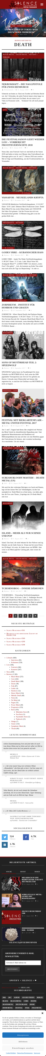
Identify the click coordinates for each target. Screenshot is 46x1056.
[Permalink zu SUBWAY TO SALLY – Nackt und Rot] (6, 802)
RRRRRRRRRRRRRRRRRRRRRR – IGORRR (33, 929)
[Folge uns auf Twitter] (5, 837)
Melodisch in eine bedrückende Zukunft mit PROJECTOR (22, 634)
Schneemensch (8, 89)
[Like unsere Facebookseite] (26, 837)
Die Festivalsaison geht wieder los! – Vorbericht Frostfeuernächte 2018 (23, 142)
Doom (13, 684)
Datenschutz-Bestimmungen (25, 1053)
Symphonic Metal (17, 726)
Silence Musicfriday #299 (15, 641)
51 (37, 901)
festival (18, 1008)
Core (13, 26)
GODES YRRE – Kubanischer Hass (22, 252)
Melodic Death (16, 695)
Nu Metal (14, 700)
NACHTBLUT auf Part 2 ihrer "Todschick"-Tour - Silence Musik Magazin (26, 817)
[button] (42, 1013)
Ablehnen (23, 1042)
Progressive (8, 223)
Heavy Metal (15, 693)
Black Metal (8, 54)
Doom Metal (8, 1008)
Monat (23, 872)
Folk (12, 686)
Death (33, 1001)
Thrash (6, 57)
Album (16, 997)
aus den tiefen (28, 997)
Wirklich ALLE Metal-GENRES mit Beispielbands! (32, 896)
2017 (9, 997)
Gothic (13, 688)
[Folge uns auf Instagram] (5, 845)
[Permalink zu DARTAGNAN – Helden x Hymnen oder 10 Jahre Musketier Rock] (6, 755)
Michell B (14, 754)
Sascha (6, 425)
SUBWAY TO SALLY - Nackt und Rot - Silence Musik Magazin (26, 779)
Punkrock (19, 719)
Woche (9, 872)
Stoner (13, 724)
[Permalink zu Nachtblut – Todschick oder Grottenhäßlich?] (6, 818)
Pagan (13, 702)
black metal (16, 1001)
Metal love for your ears (10, 988)
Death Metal (21, 54)
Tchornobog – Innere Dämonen (22, 588)
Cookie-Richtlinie (11, 1053)
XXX (5, 483)
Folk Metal (36, 1008)
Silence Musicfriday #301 (15, 630)
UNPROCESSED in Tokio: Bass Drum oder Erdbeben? (21, 30)
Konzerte (21, 26)
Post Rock (19, 714)
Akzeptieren (23, 1035)
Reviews (32, 54)
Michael (13, 801)
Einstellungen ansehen (23, 1048)
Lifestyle (18, 448)
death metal (8, 1004)
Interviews (14, 660)
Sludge (13, 721)
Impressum (37, 1053)
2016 (4, 997)
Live (29, 26)
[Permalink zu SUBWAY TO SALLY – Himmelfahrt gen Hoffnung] (6, 780)
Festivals (7, 390)
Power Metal (15, 705)
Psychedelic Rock (22, 717)
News (8, 672)
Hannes (6, 200)
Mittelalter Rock (21, 712)
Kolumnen (7, 333)
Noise (13, 698)
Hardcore (14, 691)
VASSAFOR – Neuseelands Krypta (22, 197)
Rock (13, 710)
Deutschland (21, 1004)
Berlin (40, 997)
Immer (37, 872)
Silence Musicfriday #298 (15, 645)
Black (5, 1001)
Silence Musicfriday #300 (15, 638)
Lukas (6, 148)
